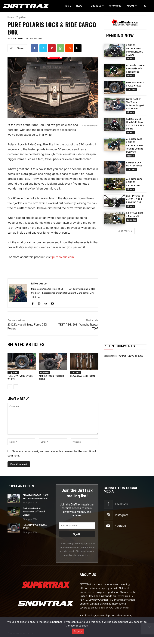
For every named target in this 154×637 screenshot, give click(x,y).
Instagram (121, 515)
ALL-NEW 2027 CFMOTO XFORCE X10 (134, 182)
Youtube (120, 525)
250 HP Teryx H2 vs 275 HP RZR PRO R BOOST (134, 199)
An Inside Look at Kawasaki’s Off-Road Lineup (135, 68)
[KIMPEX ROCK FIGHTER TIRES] (114, 167)
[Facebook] (34, 48)
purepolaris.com (63, 257)
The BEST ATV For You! (130, 355)
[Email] (78, 48)
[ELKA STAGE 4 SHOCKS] (84, 361)
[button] (145, 6)
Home (11, 17)
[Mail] (45, 302)
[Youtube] (52, 302)
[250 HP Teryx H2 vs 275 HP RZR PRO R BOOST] (114, 201)
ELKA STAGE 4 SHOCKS (83, 376)
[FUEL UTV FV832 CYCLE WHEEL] (114, 87)
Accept (78, 631)
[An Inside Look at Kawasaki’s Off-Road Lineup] (114, 70)
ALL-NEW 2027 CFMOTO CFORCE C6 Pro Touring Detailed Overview (134, 145)
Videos (130, 58)
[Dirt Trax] (16, 6)
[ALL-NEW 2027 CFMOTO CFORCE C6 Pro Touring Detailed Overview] (114, 144)
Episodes (131, 220)
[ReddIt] (69, 48)
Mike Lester (17, 38)
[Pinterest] (52, 48)
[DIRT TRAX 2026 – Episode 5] (114, 218)
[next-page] (16, 386)
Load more (124, 230)
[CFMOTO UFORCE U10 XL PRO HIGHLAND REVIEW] (114, 50)
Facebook (121, 504)
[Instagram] (39, 302)
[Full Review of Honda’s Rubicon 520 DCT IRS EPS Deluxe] (114, 124)
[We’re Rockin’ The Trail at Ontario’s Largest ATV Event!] (114, 104)
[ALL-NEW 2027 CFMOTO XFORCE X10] (114, 184)
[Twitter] (43, 48)
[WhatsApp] (60, 48)
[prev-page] (10, 386)
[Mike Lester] (18, 293)
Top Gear (21, 17)
